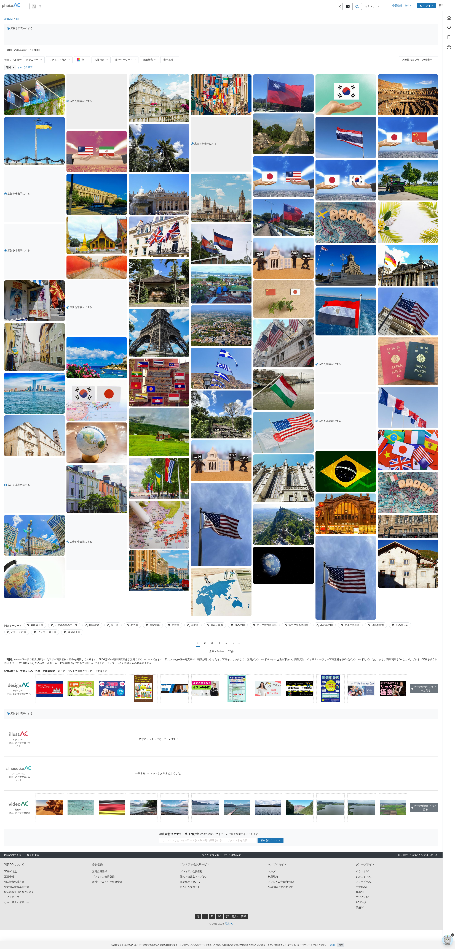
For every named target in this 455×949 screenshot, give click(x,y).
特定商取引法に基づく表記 (19, 892)
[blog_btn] (219, 916)
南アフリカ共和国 (298, 625)
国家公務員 (216, 625)
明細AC (360, 907)
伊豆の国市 (377, 625)
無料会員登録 (99, 871)
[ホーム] (449, 18)
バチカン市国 (18, 632)
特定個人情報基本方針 (16, 886)
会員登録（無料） (401, 5)
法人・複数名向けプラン (193, 876)
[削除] (13, 67)
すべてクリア (25, 67)
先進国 (175, 625)
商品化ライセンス (190, 881)
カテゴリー (32, 59)
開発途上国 (74, 632)
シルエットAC (364, 876)
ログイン (428, 5)
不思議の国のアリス (66, 625)
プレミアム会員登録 (103, 876)
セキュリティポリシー (16, 902)
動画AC (360, 892)
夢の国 (134, 625)
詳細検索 (148, 59)
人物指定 (100, 59)
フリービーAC (364, 881)
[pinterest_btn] (212, 916)
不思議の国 (326, 625)
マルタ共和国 (352, 625)
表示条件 (168, 59)
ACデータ (361, 902)
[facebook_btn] (205, 916)
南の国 (195, 625)
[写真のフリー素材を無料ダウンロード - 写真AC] (11, 5)
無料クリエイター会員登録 (107, 881)
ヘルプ (271, 871)
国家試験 (94, 625)
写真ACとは (11, 871)
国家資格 (155, 625)
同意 (341, 945)
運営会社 (9, 876)
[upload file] (347, 6)
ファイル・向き (57, 59)
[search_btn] (357, 6)
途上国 (115, 625)
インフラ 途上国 (47, 632)
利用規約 (273, 876)
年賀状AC (361, 886)
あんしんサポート (190, 886)
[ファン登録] (449, 27)
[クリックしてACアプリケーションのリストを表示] (441, 5)
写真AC (8, 18)
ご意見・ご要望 (237, 916)
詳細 (332, 945)
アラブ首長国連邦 (267, 625)
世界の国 (240, 625)
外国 (8, 67)
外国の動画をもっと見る (425, 807)
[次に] (245, 643)
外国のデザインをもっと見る (425, 688)
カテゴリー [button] (371, 6)
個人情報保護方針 (14, 881)
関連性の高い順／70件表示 (417, 59)
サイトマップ (11, 897)
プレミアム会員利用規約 (281, 881)
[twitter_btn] (198, 916)
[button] (339, 6)
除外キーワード (123, 59)
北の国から (402, 625)
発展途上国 (37, 625)
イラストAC (362, 871)
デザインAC (362, 897)
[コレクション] (449, 37)
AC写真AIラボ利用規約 (280, 886)
